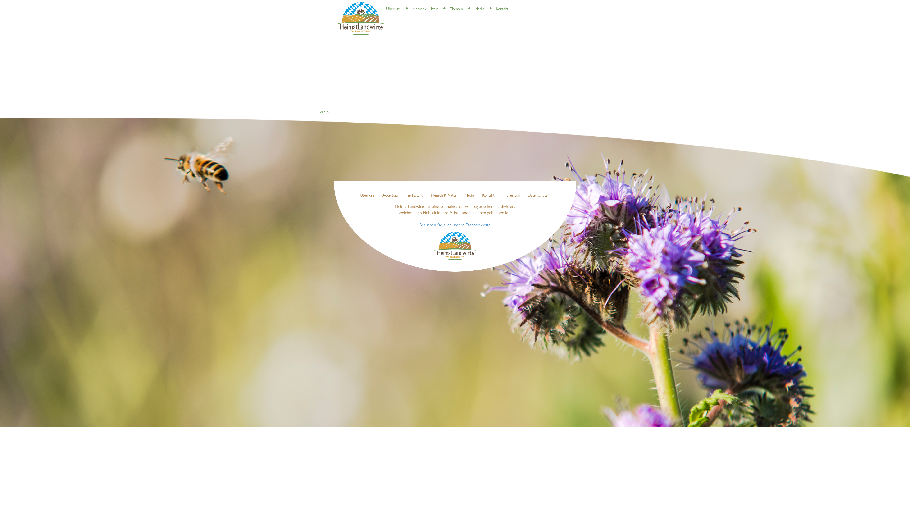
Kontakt (502, 9)
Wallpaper (497, 4)
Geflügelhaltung (476, 4)
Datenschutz (537, 195)
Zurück (324, 112)
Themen (456, 9)
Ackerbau (390, 195)
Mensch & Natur (425, 9)
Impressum (511, 195)
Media (479, 9)
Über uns (393, 9)
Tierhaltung (414, 195)
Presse (406, 4)
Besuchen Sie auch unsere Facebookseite (455, 225)
